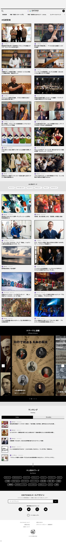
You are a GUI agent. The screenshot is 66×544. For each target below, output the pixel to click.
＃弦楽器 (58, 481)
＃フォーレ (46, 187)
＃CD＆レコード (42, 484)
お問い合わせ (39, 522)
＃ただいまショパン (20, 187)
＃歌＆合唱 (43, 481)
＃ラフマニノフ (54, 187)
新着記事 (4, 14)
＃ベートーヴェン (34, 481)
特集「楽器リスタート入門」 (17, 14)
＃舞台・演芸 (51, 481)
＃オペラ (50, 484)
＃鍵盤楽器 (10, 484)
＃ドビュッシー (38, 187)
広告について (26, 526)
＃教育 (56, 484)
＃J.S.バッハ (11, 187)
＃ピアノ (59, 477)
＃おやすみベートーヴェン (21, 484)
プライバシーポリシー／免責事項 (44, 524)
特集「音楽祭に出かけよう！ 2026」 (37, 14)
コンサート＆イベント (55, 14)
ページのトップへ (35, 515)
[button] (62, 365)
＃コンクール (29, 187)
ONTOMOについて (25, 522)
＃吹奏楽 (7, 481)
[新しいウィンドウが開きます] (20, 509)
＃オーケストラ (25, 481)
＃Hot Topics (15, 481)
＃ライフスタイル (32, 484)
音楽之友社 (27, 524)
